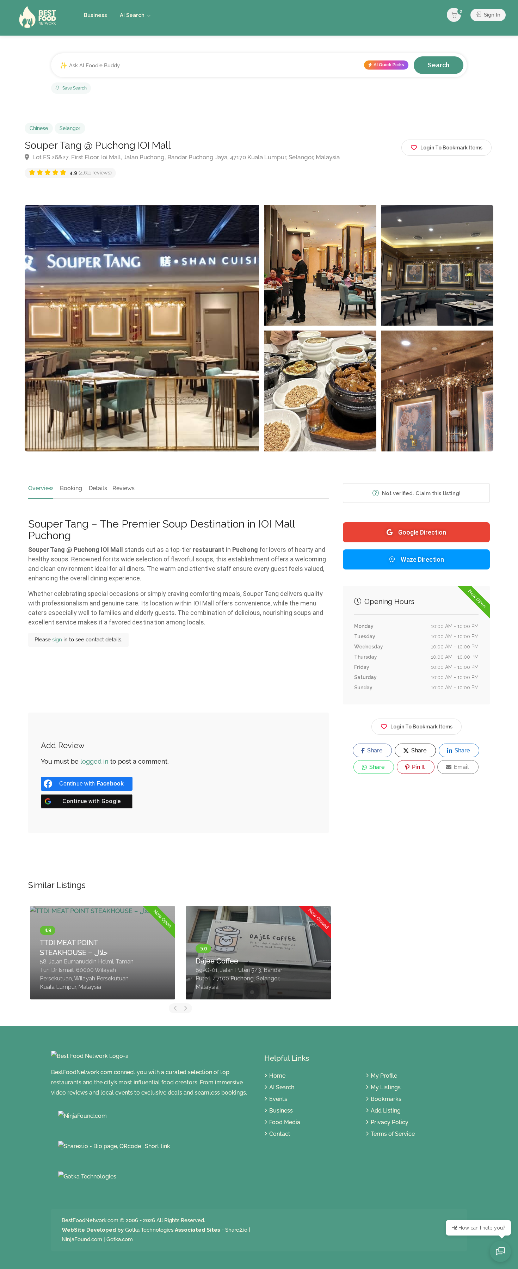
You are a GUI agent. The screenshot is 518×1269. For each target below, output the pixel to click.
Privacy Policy (389, 1122)
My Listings (386, 1087)
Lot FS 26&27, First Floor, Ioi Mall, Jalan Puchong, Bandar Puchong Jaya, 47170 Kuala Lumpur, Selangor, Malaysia (185, 157)
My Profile (384, 1075)
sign (57, 639)
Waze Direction (422, 559)
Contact (279, 1134)
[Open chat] (500, 1251)
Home (277, 1075)
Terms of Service (393, 1134)
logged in (94, 761)
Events (278, 1099)
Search (438, 65)
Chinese (39, 128)
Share (374, 750)
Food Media (284, 1122)
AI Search (132, 15)
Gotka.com (119, 1239)
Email (460, 767)
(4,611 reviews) (90, 172)
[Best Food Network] (38, 16)
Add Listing (386, 1110)
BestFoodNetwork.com (90, 1220)
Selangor (70, 128)
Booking (71, 488)
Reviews (123, 488)
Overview (40, 488)
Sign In (491, 15)
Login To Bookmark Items (421, 726)
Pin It (418, 767)
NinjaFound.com (82, 1239)
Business (95, 15)
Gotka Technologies (149, 1230)
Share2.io (236, 1230)
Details (98, 488)
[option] (102, 953)
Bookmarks (386, 1099)
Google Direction (422, 532)
